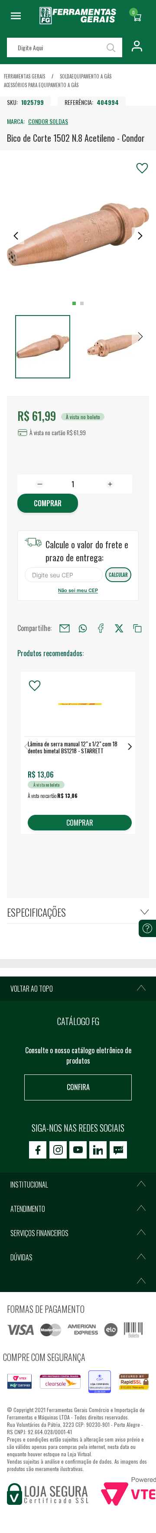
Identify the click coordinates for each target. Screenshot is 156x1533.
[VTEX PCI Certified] (19, 1379)
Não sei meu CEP (78, 590)
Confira (78, 1087)
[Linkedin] (98, 1150)
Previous (26, 746)
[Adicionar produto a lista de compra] (142, 168)
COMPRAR (79, 822)
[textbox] (64, 47)
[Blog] (118, 1150)
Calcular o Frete (64, 574)
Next (130, 746)
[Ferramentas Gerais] (77, 21)
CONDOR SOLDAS (48, 121)
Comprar (48, 503)
